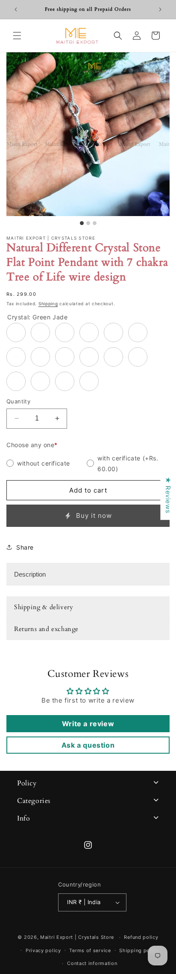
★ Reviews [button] (168, 495)
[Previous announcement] (15, 9)
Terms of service (90, 950)
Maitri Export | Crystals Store (77, 937)
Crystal (37, 317)
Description (30, 574)
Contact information (92, 963)
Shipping (48, 303)
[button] (17, 35)
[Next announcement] (160, 9)
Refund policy (141, 937)
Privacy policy (43, 950)
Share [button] (25, 547)
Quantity (18, 401)
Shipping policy (139, 950)
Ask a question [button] (88, 745)
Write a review (88, 723)
